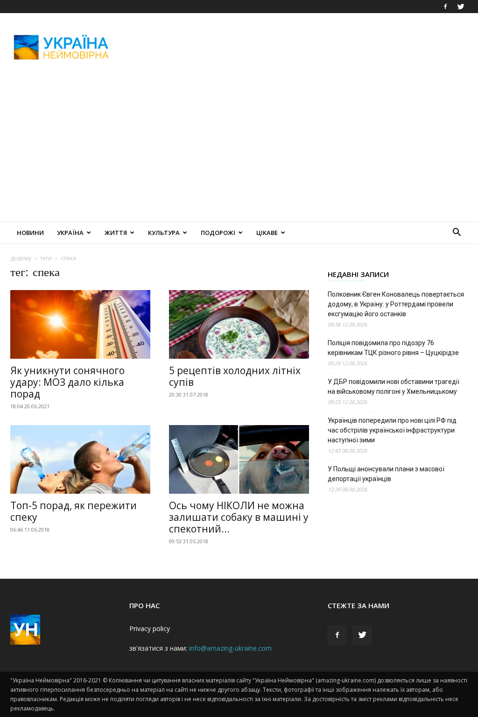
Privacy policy (149, 628)
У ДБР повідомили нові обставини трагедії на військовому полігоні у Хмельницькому (393, 386)
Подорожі (218, 232)
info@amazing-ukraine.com (230, 648)
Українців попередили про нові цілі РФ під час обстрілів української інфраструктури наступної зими (392, 430)
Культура (164, 232)
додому (20, 258)
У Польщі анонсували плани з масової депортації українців (386, 474)
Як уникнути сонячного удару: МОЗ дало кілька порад (67, 382)
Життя (116, 232)
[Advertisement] (298, 47)
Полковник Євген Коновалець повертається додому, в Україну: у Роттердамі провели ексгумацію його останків (396, 304)
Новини (30, 232)
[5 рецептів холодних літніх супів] (239, 324)
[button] (456, 233)
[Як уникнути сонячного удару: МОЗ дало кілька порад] (80, 324)
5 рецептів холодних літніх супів (235, 376)
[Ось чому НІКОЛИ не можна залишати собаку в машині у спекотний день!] (239, 459)
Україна (70, 232)
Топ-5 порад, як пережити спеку (73, 511)
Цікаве (267, 232)
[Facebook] (445, 6)
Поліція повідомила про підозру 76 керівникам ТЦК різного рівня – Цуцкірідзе (393, 347)
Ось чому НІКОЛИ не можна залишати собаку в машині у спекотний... (239, 517)
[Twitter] (461, 6)
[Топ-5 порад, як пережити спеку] (80, 459)
